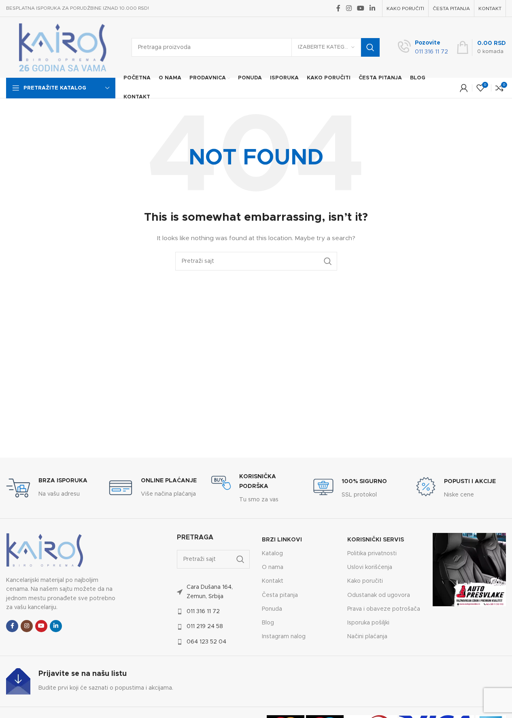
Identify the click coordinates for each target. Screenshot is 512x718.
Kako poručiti (365, 581)
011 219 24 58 (205, 626)
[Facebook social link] (338, 8)
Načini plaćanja (367, 636)
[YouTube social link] (360, 8)
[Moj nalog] (464, 88)
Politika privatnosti (372, 553)
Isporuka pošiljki (368, 623)
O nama (272, 567)
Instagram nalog (284, 636)
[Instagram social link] (348, 8)
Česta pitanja (280, 595)
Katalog (272, 553)
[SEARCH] (370, 47)
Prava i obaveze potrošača (383, 609)
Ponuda (272, 609)
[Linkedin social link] (372, 8)
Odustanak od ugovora (378, 595)
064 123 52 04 (206, 642)
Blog (268, 623)
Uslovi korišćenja (369, 567)
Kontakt (272, 581)
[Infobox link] (423, 47)
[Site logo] (62, 47)
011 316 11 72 (203, 611)
